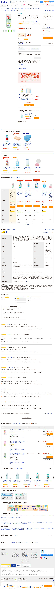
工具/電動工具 (23, 528)
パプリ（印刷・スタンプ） (34, 552)
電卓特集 (17, 570)
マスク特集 (31, 573)
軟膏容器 (13, 542)
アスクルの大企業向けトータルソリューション (34, 558)
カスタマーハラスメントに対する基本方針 (15, 555)
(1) (14, 432)
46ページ (28, 281)
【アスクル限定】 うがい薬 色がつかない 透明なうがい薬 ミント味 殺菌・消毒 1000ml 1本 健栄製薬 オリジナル (29, 114)
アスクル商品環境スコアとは (47, 232)
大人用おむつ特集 (36, 573)
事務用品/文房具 (4, 522)
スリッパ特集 (41, 571)
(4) (38, 211)
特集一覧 (35, 574)
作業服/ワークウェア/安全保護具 (18, 529)
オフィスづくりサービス (22, 574)
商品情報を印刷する (50, 10)
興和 (5, 10)
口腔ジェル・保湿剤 (11, 517)
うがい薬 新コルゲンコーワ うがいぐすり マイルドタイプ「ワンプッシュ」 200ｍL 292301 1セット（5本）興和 (17, 430)
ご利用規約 (23, 552)
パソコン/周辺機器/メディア (29, 522)
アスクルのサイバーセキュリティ (15, 557)
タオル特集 (46, 571)
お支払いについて (3, 553)
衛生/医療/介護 (7, 8)
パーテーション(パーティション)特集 (7, 571)
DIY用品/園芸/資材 (29, 529)
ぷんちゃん (9, 334)
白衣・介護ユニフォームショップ (6, 574)
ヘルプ (52, 2)
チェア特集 (15, 571)
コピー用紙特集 (4, 570)
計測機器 (36, 528)
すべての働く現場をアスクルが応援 (24, 573)
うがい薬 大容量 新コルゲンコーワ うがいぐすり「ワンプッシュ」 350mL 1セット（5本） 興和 (17, 454)
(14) (30, 116)
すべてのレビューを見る (48, 413)
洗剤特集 (37, 571)
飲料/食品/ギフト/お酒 (16, 523)
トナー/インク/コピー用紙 (18, 522)
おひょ (9, 324)
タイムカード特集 (25, 570)
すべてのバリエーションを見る (23, 43)
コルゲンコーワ (22, 10)
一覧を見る (16, 535)
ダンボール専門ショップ (5, 573)
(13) (10, 212)
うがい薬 (22, 8)
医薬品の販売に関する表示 (25, 562)
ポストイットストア (15, 574)
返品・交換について (4, 554)
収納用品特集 (42, 573)
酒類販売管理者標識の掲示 (25, 559)
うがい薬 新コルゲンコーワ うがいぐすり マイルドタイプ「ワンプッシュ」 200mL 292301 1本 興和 (17, 442)
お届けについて (3, 552)
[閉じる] (53, 582)
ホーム (2, 8)
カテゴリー (2, 5)
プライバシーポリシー (24, 553)
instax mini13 (19, 542)
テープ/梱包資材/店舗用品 (5, 528)
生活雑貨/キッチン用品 (7, 523)
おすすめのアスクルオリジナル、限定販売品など (17, 438)
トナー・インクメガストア (11, 570)
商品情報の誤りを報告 (11, 229)
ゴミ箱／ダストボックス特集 (26, 571)
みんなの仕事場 (33, 554)
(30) (22, 211)
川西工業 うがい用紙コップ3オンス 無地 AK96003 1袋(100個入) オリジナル (27, 99)
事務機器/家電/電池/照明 (40, 522)
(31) (39, 483)
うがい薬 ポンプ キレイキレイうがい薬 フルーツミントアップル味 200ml (20, 192)
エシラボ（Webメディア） (34, 555)
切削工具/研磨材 (30, 528)
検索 (41, 2)
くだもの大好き (10, 401)
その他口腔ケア (18, 517)
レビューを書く (35, 21)
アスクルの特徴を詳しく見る (48, 588)
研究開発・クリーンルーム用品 (45, 528)
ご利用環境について (24, 554)
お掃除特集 (33, 571)
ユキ (8, 347)
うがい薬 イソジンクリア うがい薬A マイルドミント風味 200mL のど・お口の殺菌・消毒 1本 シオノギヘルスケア (28, 193)
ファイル (10, 522)
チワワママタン (10, 357)
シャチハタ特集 (47, 573)
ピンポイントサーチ (30, 574)
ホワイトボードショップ (39, 570)
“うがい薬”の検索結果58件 (19, 468)
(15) (30, 211)
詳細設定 (37, 1)
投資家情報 (13, 552)
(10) (15, 456)
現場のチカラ (12, 573)
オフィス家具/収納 (49, 522)
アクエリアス (36, 542)
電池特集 (20, 570)
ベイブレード (26, 542)
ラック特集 (19, 571)
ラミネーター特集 (31, 570)
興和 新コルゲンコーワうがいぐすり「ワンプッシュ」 (32, 8)
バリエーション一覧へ (17, 423)
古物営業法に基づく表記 (25, 556)
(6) (42, 212)
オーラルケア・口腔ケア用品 (15, 8)
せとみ (9, 377)
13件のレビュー (3, 298)
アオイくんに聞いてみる (47, 554)
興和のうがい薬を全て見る (11, 10)
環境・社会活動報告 (14, 553)
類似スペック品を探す (15, 177)
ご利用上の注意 (23, 555)
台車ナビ (16, 573)
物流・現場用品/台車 (15, 528)
